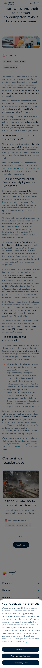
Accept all (20, 649)
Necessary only (21, 663)
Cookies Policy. (21, 641)
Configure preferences (21, 656)
